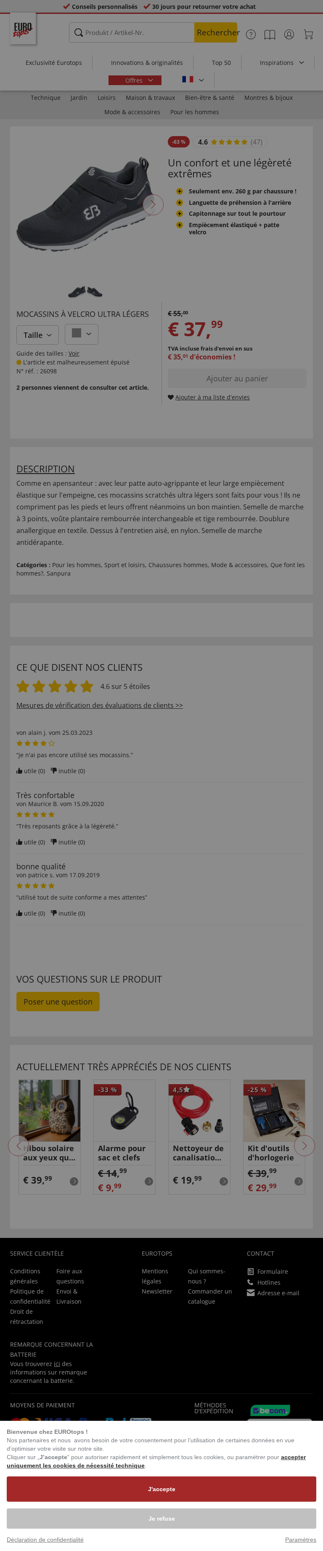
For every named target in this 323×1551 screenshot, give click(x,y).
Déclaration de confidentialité (45, 1539)
